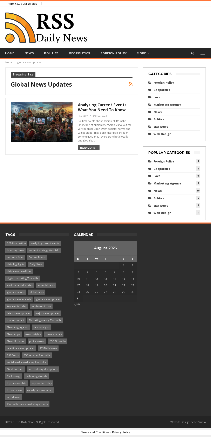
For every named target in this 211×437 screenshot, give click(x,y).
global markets (16, 292)
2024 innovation (16, 243)
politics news (36, 341)
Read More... (88, 148)
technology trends (36, 376)
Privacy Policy (121, 432)
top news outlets (16, 383)
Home (9, 53)
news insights (33, 334)
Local (157, 97)
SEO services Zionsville (37, 355)
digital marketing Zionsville (22, 278)
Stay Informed (15, 369)
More (141, 53)
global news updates (48, 299)
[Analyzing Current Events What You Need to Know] (42, 122)
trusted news (14, 390)
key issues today (41, 306)
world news (13, 397)
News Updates (15, 341)
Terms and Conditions (95, 432)
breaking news (15, 250)
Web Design (162, 134)
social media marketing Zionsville (26, 362)
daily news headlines (19, 271)
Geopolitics (79, 53)
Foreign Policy (114, 53)
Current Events (37, 257)
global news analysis (19, 299)
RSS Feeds (13, 355)
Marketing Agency (167, 105)
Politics (51, 53)
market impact (15, 320)
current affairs (15, 257)
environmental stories (20, 285)
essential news (46, 285)
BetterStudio (198, 422)
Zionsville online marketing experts (27, 404)
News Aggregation (17, 327)
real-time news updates (20, 348)
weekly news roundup (40, 390)
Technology (14, 376)
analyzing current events (45, 243)
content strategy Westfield (44, 250)
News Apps (13, 334)
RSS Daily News (48, 348)
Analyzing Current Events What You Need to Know (102, 107)
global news (37, 292)
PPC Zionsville (57, 341)
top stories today (42, 383)
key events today (17, 306)
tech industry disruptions (42, 369)
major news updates (47, 313)
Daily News (35, 264)
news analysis (41, 327)
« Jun (77, 304)
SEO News (161, 127)
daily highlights (15, 264)
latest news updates (18, 313)
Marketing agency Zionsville (45, 320)
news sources (54, 334)
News (29, 53)
